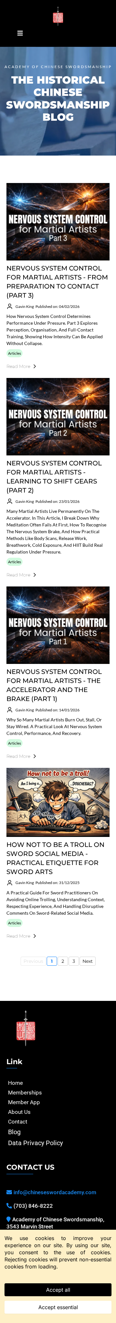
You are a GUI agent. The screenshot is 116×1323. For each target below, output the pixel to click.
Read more (18, 366)
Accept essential (58, 1307)
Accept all (58, 1290)
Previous (33, 961)
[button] (19, 33)
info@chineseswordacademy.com (55, 1192)
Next (87, 961)
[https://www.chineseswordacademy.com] (58, 16)
